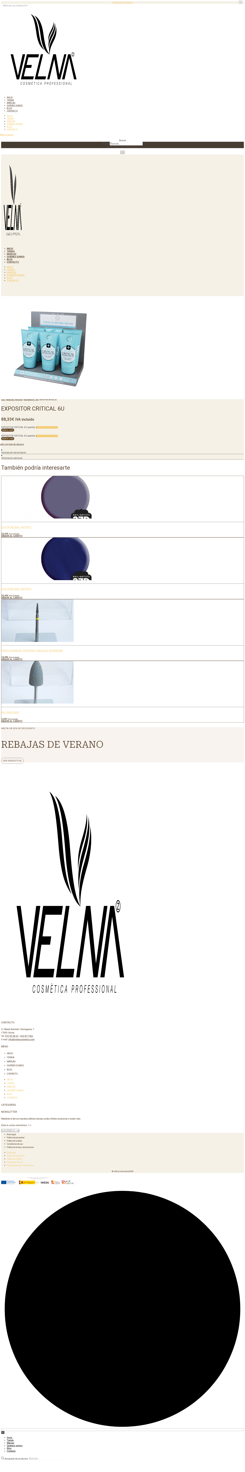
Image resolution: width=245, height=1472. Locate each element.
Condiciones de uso (15, 1144)
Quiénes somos (15, 105)
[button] (122, 140)
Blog (9, 108)
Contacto (12, 111)
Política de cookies (14, 1141)
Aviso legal (11, 1134)
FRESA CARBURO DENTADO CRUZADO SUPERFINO (32, 650)
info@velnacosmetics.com (21, 1039)
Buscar (105, 143)
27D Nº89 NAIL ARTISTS (16, 589)
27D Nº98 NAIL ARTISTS (16, 527)
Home (3, 400)
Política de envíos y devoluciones (20, 1147)
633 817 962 (26, 1036)
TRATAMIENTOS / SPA (31, 400)
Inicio (10, 97)
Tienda (10, 100)
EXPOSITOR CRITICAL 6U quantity (18, 427)
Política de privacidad (15, 1137)
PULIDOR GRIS (10, 712)
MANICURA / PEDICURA (14, 400)
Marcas (11, 103)
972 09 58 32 (11, 1036)
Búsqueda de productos (16, 1458)
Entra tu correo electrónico (14, 1125)
